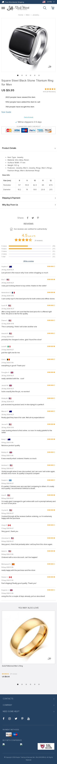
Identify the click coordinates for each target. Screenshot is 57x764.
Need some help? (11, 711)
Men (28, 15)
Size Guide (6, 112)
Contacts (8, 698)
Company (7, 705)
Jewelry (35, 15)
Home (20, 15)
